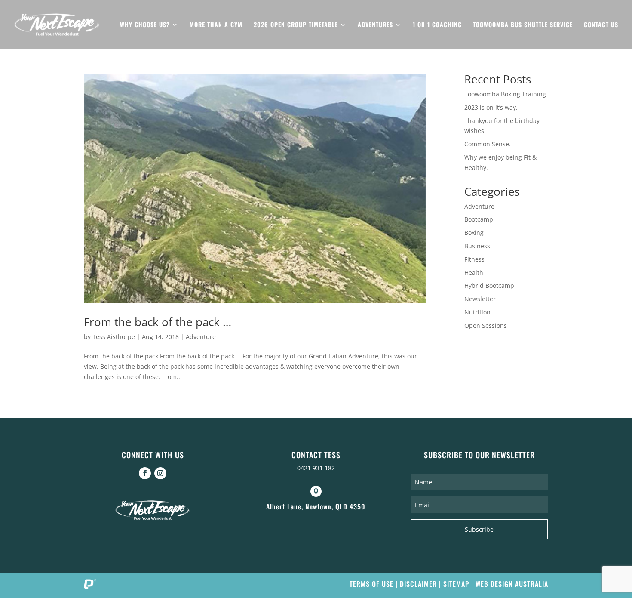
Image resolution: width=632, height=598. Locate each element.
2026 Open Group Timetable (296, 25)
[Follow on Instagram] (160, 473)
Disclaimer (418, 584)
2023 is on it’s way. (491, 107)
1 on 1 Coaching (437, 25)
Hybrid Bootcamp (489, 285)
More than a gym (216, 25)
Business (477, 246)
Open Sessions (485, 325)
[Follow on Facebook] (145, 473)
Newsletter (480, 299)
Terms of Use (371, 584)
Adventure (201, 337)
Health (473, 272)
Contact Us (601, 25)
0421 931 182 (316, 468)
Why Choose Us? (145, 25)
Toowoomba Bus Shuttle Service (523, 25)
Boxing (474, 232)
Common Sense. (487, 144)
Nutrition (477, 312)
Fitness (474, 259)
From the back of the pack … (157, 322)
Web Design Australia (512, 584)
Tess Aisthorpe (113, 337)
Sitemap (456, 584)
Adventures (375, 25)
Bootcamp (478, 219)
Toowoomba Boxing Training (505, 94)
